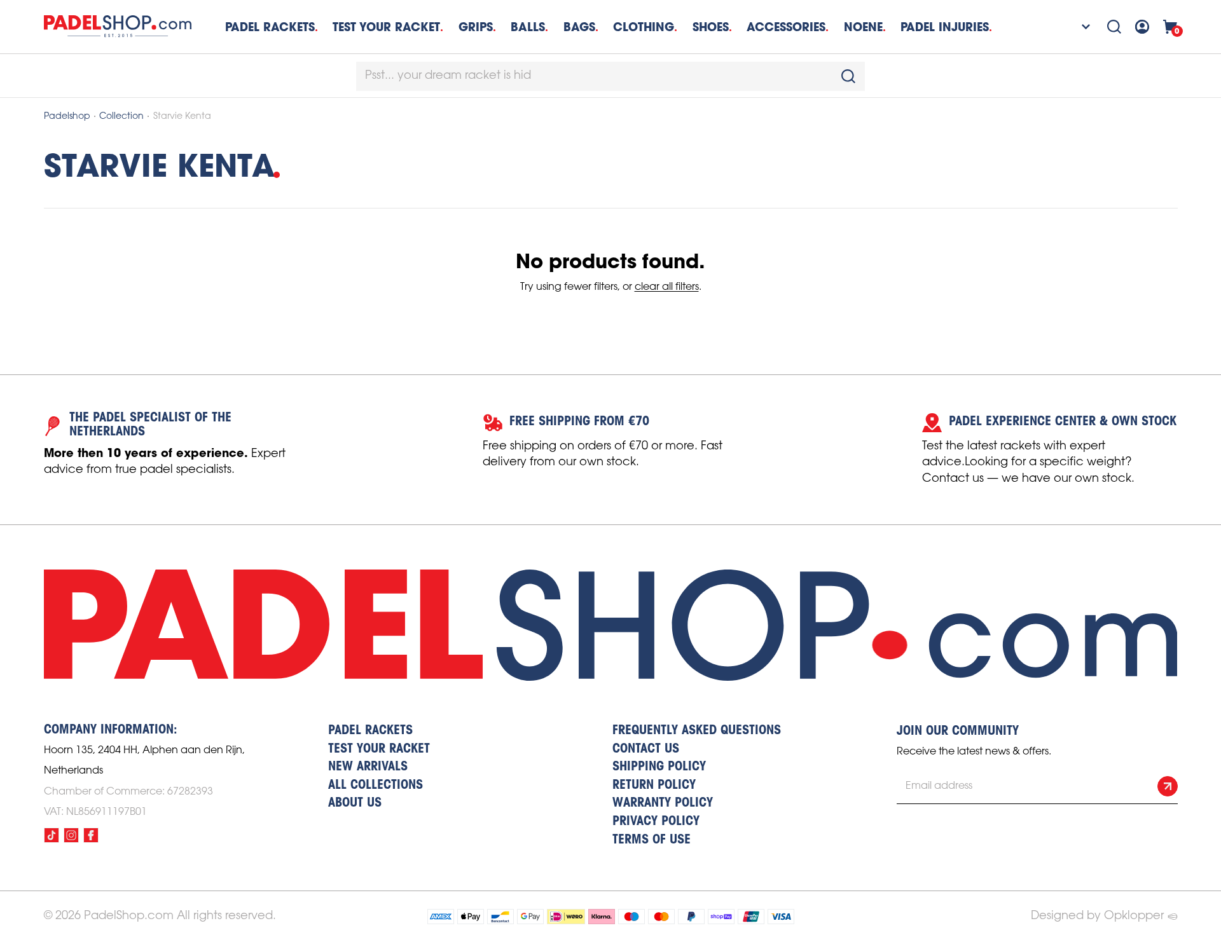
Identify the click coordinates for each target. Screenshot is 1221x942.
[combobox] (610, 76)
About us (355, 803)
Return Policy (654, 785)
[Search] (1114, 26)
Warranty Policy (662, 803)
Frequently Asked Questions (696, 731)
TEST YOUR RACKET (386, 27)
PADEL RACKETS (370, 731)
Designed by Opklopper (1097, 916)
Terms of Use (651, 840)
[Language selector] (1078, 26)
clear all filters (667, 287)
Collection (121, 117)
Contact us (645, 749)
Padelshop (67, 117)
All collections (375, 785)
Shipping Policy (659, 767)
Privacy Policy (656, 822)
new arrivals (368, 767)
